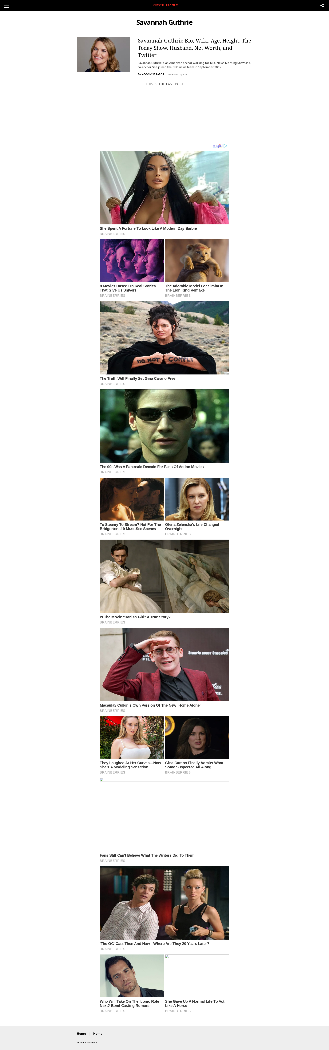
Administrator (153, 74)
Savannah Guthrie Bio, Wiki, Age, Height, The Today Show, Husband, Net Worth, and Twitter (194, 48)
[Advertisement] (164, 114)
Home (81, 1034)
